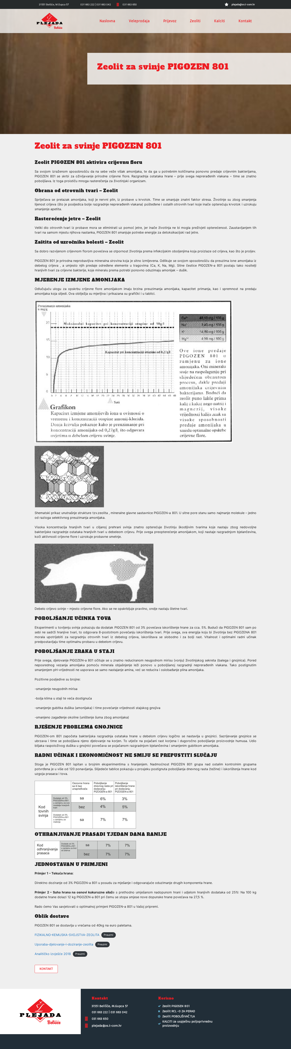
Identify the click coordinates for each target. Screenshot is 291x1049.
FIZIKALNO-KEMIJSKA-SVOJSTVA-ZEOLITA (67, 935)
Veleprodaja (139, 21)
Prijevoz (169, 21)
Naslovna (107, 21)
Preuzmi (108, 935)
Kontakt (245, 21)
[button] (46, 969)
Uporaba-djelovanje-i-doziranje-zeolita (64, 944)
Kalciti (219, 21)
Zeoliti (195, 21)
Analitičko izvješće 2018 (53, 954)
